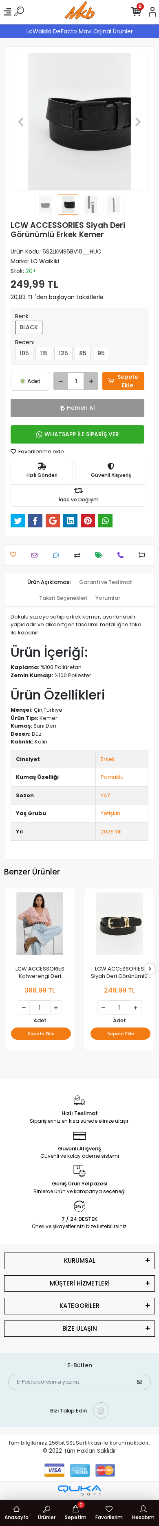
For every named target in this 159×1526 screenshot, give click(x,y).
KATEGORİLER (79, 1305)
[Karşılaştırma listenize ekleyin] (79, 555)
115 (44, 353)
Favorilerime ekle (40, 451)
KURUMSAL (79, 1260)
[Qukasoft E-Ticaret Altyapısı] (79, 1490)
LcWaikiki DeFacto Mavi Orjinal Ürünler (79, 31)
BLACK (29, 327)
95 (101, 353)
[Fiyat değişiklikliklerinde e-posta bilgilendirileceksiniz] (101, 555)
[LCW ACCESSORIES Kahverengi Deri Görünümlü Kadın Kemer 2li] (40, 925)
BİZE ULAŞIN (79, 1328)
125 (63, 353)
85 (82, 353)
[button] (21, 121)
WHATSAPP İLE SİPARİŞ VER (81, 434)
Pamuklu (112, 777)
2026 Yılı (111, 831)
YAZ (105, 795)
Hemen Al (81, 408)
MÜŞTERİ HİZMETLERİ (80, 1283)
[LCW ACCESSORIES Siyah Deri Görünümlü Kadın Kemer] (119, 925)
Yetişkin (110, 813)
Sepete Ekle (127, 381)
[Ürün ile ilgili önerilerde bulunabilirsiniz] (144, 555)
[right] (150, 969)
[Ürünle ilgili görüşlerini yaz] (58, 555)
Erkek (108, 759)
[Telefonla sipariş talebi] (122, 555)
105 (24, 353)
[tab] (49, 582)
